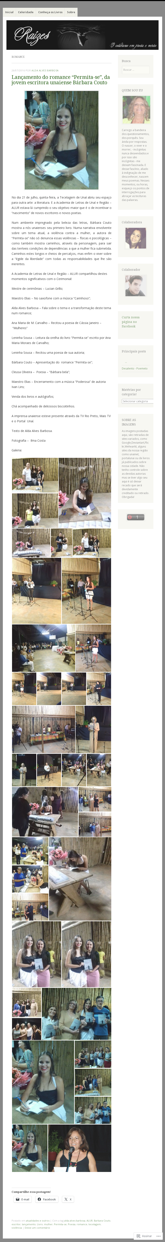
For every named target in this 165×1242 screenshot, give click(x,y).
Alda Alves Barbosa (45, 70)
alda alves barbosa (74, 1220)
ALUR (90, 1220)
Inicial (9, 12)
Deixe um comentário (37, 1227)
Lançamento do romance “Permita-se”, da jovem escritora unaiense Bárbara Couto (61, 80)
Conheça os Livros (50, 12)
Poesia (71, 1224)
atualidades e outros (37, 1220)
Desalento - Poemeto (135, 368)
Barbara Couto (102, 1220)
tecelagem (95, 1224)
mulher (48, 1224)
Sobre (71, 12)
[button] (35, 475)
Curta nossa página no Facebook (131, 322)
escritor (16, 1224)
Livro (40, 1224)
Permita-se (60, 1224)
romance (82, 1224)
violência (17, 1227)
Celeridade (26, 12)
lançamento (29, 1224)
